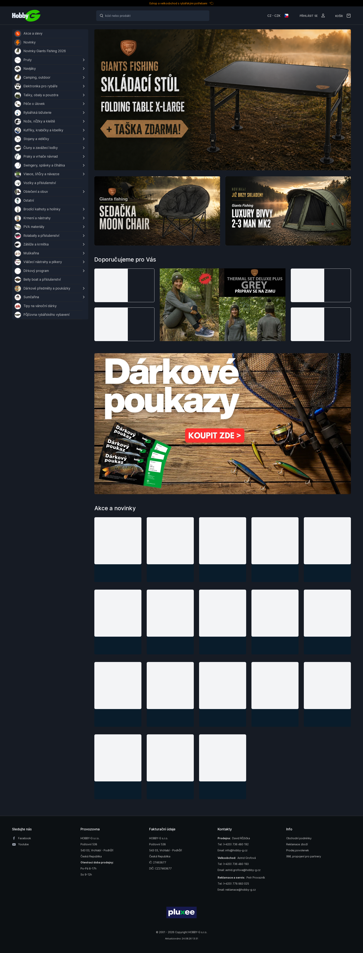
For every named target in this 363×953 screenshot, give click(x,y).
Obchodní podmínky (299, 838)
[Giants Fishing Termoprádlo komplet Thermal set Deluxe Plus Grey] (222, 305)
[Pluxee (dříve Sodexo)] (181, 912)
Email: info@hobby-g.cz (232, 850)
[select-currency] (286, 15)
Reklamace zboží (297, 844)
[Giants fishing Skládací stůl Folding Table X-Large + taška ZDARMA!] (222, 99)
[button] (124, 285)
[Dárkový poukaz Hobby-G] (222, 423)
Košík (339, 15)
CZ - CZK (273, 16)
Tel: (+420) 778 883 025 (233, 883)
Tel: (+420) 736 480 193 (233, 864)
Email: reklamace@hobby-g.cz (237, 889)
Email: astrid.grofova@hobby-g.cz (239, 870)
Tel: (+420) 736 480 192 (233, 844)
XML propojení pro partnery (303, 856)
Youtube (23, 844)
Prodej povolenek (297, 850)
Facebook (24, 838)
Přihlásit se (309, 15)
